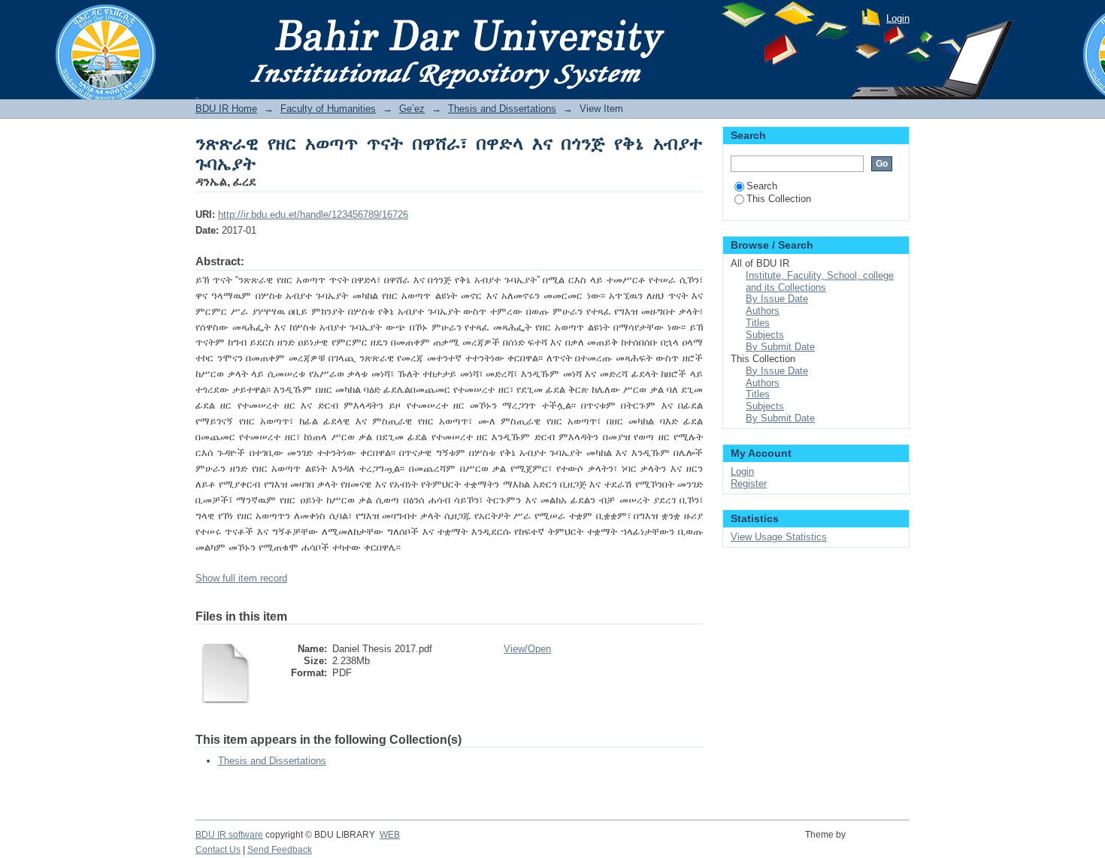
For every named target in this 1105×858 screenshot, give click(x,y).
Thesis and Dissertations (502, 108)
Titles (758, 322)
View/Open (527, 648)
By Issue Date (777, 298)
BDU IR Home (226, 108)
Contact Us (218, 849)
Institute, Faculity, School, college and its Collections (820, 281)
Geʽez (412, 108)
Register (749, 483)
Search (761, 186)
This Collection (778, 198)
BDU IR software (229, 834)
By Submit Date (780, 346)
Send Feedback (279, 849)
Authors (763, 310)
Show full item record (241, 578)
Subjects (765, 334)
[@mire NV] (880, 843)
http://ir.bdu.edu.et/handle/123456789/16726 (313, 214)
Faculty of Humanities (328, 108)
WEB (390, 834)
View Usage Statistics (779, 536)
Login (898, 18)
